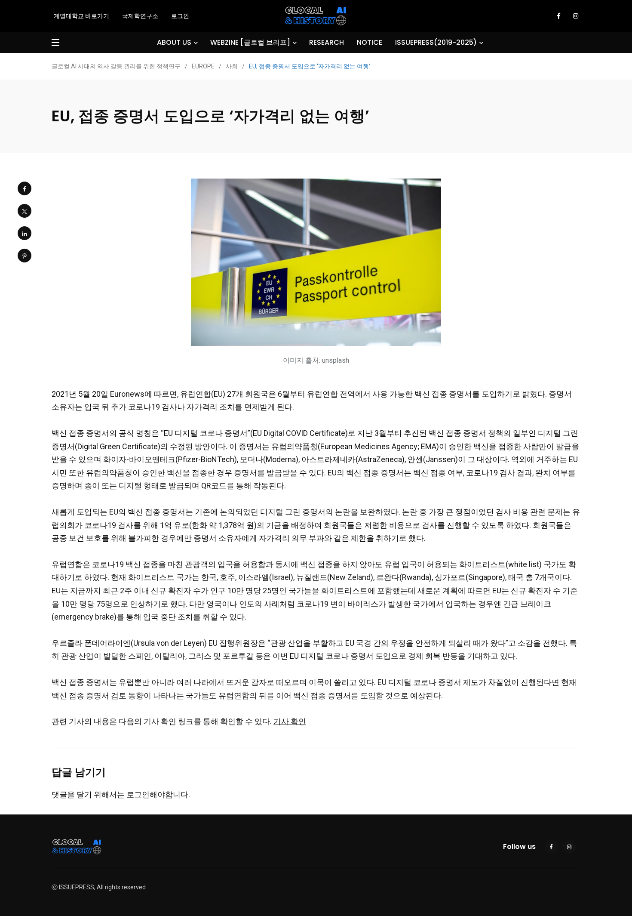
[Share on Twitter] (24, 211)
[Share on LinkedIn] (24, 233)
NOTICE (369, 42)
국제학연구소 (140, 15)
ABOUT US (174, 42)
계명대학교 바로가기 (81, 15)
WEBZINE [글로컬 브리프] (250, 42)
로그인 (180, 15)
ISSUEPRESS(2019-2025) (436, 42)
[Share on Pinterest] (24, 255)
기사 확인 (289, 721)
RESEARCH (326, 42)
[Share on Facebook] (24, 188)
